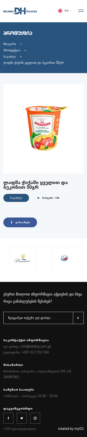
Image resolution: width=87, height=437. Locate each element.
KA (66, 10)
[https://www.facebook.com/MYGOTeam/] (8, 418)
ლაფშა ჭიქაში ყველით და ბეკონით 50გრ (33, 62)
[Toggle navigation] (80, 11)
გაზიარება (22, 222)
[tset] (22, 418)
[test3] (35, 418)
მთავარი (9, 44)
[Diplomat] (20, 13)
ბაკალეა (9, 56)
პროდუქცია (11, 50)
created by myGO (71, 428)
